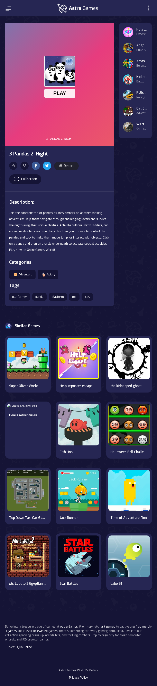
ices (87, 297)
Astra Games (69, 627)
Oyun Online (24, 647)
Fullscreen (29, 179)
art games (108, 627)
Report (69, 166)
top (74, 297)
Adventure (25, 274)
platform (58, 297)
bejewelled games (45, 631)
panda (39, 297)
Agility (51, 274)
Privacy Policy (78, 678)
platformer (19, 297)
